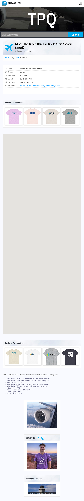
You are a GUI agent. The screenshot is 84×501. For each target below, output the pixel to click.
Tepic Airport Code (14, 392)
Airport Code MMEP (14, 382)
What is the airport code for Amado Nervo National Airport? (28, 379)
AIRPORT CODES (15, 3)
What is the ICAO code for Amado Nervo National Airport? (28, 381)
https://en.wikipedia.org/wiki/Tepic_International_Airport (40, 86)
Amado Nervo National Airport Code (20, 390)
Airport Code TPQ (13, 388)
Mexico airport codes (14, 393)
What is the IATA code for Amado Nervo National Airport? (27, 386)
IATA (7, 58)
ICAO (18, 58)
